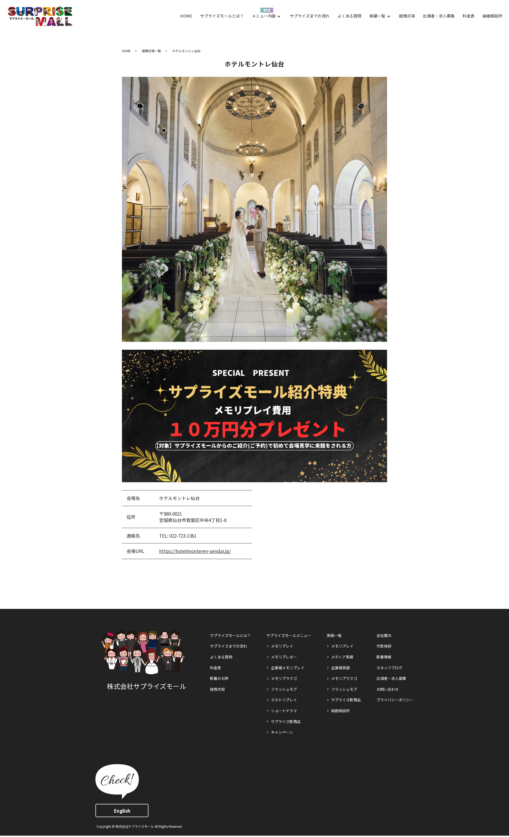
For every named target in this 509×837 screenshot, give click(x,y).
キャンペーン (282, 732)
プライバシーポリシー (395, 699)
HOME (186, 16)
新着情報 (383, 656)
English (122, 810)
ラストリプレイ (284, 699)
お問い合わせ (387, 689)
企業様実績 (340, 667)
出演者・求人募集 (439, 16)
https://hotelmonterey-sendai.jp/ (195, 551)
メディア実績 (342, 656)
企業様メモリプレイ (287, 667)
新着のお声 (219, 678)
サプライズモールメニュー (288, 635)
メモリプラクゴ (284, 678)
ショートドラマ (284, 710)
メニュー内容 (264, 16)
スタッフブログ (389, 667)
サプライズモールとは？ (222, 16)
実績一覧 (377, 16)
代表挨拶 (383, 646)
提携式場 (407, 16)
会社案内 (383, 635)
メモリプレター (284, 656)
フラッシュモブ (284, 689)
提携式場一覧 (151, 50)
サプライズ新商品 (286, 721)
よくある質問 (349, 16)
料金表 (469, 16)
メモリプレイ (282, 646)
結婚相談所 (492, 16)
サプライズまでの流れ (310, 16)
